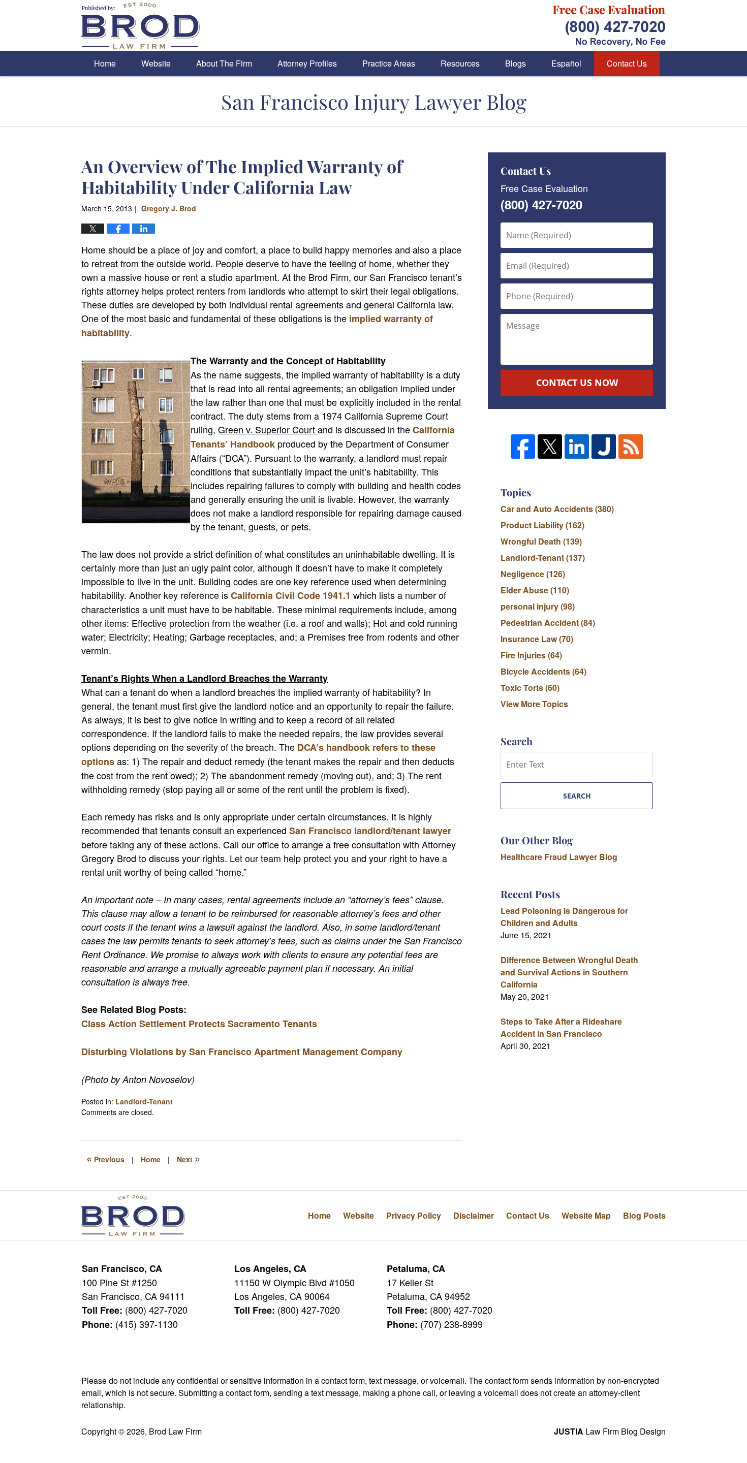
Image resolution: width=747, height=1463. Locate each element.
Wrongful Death (541, 541)
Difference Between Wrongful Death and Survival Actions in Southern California (569, 972)
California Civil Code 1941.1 (292, 595)
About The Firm (224, 63)
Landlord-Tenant (144, 1101)
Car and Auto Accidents (557, 509)
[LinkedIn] (577, 446)
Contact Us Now (577, 382)
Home (105, 63)
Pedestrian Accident (548, 622)
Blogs (515, 63)
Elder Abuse (535, 590)
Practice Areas (388, 63)
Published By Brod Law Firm (609, 26)
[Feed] (630, 446)
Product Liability (542, 525)
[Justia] (604, 446)
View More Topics (534, 704)
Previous (105, 1158)
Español (566, 63)
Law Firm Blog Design (610, 1431)
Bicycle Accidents (543, 671)
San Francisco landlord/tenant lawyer (370, 830)
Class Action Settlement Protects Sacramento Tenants (199, 1023)
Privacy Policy (413, 1215)
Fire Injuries (531, 655)
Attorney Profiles (307, 63)
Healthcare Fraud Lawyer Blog (559, 857)
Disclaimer (473, 1215)
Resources (460, 63)
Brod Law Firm (175, 1431)
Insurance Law (537, 639)
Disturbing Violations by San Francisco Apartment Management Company (241, 1051)
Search (577, 796)
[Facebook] (523, 446)
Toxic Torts (530, 687)
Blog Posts (644, 1215)
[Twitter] (550, 446)
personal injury (538, 606)
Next (188, 1158)
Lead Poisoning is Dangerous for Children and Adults (564, 917)
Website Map (586, 1215)
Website (156, 63)
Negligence (533, 574)
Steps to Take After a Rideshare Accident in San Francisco (561, 1027)
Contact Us (627, 63)
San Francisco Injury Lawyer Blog (140, 26)
